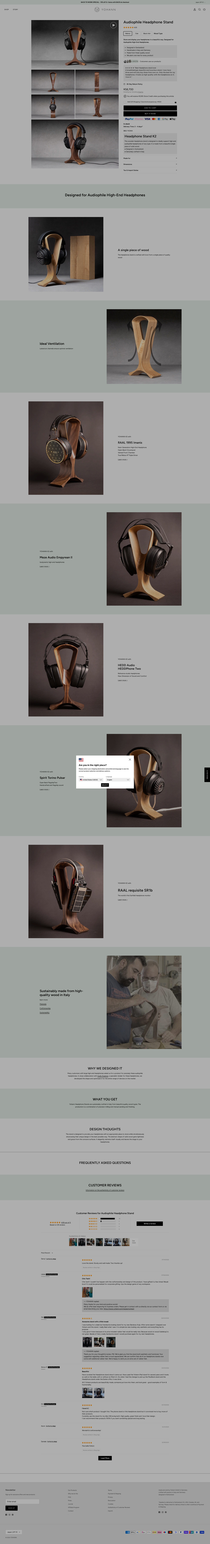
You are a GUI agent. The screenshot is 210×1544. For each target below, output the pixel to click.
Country (81, 776)
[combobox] (89, 780)
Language (109, 776)
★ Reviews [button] (207, 774)
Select (105, 785)
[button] (130, 759)
